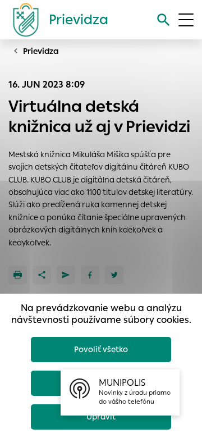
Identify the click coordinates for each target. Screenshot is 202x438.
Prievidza (41, 51)
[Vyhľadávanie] (163, 19)
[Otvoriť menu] (186, 19)
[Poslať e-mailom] (66, 275)
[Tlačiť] (17, 275)
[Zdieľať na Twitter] (114, 275)
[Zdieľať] (42, 275)
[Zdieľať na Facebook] (90, 275)
